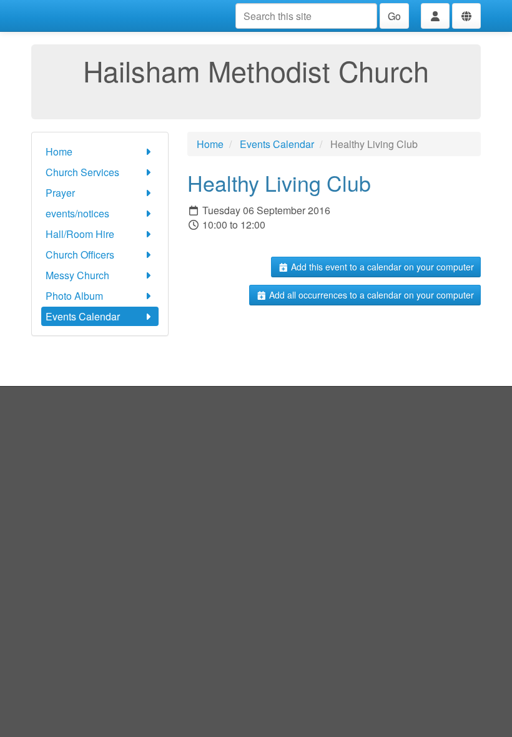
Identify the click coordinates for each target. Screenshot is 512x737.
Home (59, 151)
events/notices (77, 213)
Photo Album (74, 296)
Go (394, 16)
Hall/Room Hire (80, 234)
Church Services (82, 172)
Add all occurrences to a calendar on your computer (370, 295)
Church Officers (80, 254)
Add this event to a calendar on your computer (381, 266)
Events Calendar (83, 316)
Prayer (60, 192)
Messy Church (77, 275)
